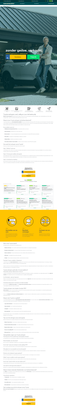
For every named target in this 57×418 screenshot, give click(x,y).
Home (4, 5)
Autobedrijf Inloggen (51, 3)
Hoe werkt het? (36, 3)
